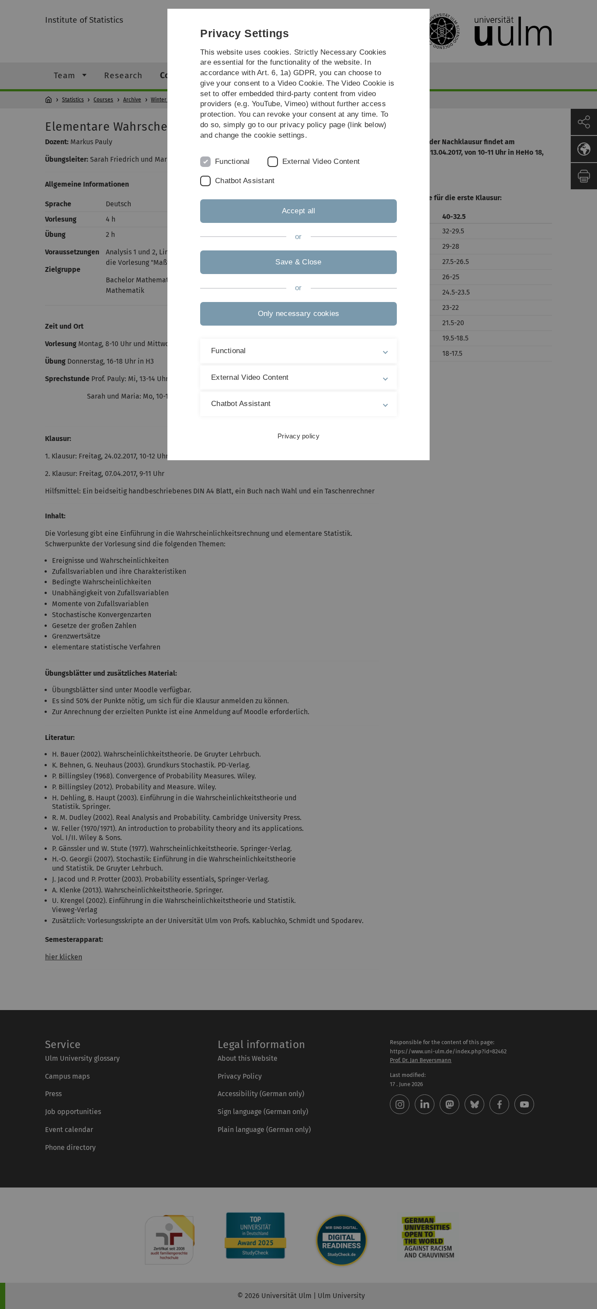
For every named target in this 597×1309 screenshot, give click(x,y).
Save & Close (298, 262)
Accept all (299, 211)
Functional (232, 161)
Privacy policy (298, 436)
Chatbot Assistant (244, 181)
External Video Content (321, 161)
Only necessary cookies (299, 313)
